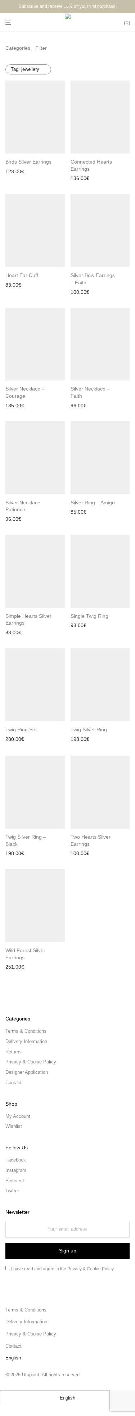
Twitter (12, 1190)
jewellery (25, 69)
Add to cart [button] (15, 172)
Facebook (15, 1160)
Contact (13, 1082)
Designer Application (26, 1072)
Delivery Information (26, 1041)
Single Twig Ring (89, 616)
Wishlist (13, 1126)
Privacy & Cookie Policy (30, 1062)
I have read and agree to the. (62, 1268)
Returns (13, 1051)
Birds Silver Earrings (28, 162)
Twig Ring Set (21, 729)
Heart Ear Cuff (21, 275)
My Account (17, 1116)
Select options (84, 513)
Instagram (15, 1170)
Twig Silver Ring (89, 729)
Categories (17, 48)
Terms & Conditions (25, 1031)
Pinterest (14, 1180)
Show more (45, 172)
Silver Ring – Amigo (93, 502)
